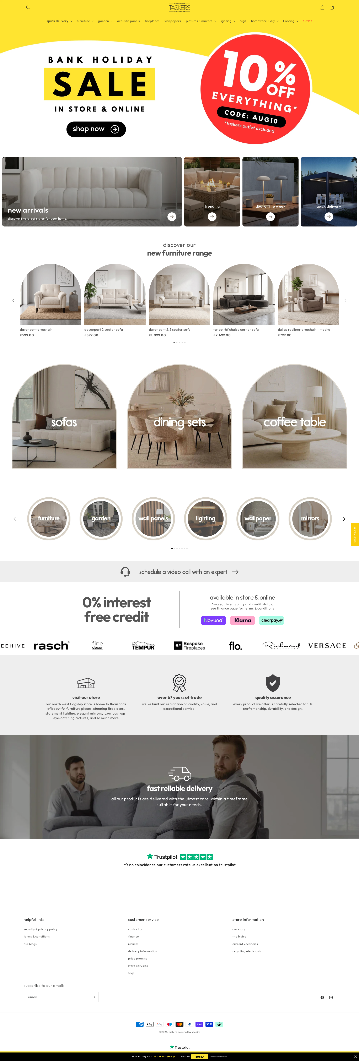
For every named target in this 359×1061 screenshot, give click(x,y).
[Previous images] (14, 518)
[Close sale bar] (355, 1056)
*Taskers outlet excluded (218, 1056)
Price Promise (138, 958)
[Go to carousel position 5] (185, 342)
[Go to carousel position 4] (182, 342)
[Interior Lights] (206, 519)
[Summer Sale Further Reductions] (179, 73)
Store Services (138, 966)
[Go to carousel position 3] (179, 342)
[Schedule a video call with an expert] (179, 572)
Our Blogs (30, 944)
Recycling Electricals (246, 951)
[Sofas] (64, 416)
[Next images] (344, 518)
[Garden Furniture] (101, 519)
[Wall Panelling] (153, 519)
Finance (133, 936)
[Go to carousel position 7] (187, 548)
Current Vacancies (245, 944)
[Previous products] (13, 300)
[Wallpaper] (258, 519)
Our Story (238, 929)
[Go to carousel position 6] (184, 548)
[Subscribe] (93, 997)
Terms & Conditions (37, 936)
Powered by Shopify (189, 1031)
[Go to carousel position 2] (176, 342)
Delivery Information (142, 951)
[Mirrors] (310, 519)
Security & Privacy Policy (41, 929)
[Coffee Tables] (294, 416)
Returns (133, 944)
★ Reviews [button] (355, 534)
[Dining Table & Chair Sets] (179, 416)
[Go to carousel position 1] (174, 342)
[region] (179, 300)
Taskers (173, 1031)
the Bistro (239, 936)
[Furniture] (49, 519)
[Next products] (345, 300)
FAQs (131, 973)
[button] (28, 7)
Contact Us (135, 929)
